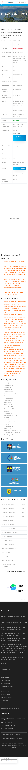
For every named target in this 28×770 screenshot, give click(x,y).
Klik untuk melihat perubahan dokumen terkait (20, 138)
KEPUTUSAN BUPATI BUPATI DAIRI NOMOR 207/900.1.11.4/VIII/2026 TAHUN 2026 (13, 629)
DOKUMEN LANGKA (5, 691)
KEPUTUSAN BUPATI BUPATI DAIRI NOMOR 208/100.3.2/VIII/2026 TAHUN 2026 (13, 634)
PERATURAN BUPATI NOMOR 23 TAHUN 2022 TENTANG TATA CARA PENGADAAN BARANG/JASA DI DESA (15, 352)
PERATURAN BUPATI (5, 669)
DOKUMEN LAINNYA (5, 694)
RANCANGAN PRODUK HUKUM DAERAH (10, 708)
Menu (4, 5)
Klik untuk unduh (20, 168)
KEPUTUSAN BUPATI (5, 675)
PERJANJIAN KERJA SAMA (6, 686)
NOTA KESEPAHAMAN (5, 683)
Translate (13, 761)
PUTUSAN (3, 703)
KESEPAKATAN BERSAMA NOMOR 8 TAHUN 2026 (13, 617)
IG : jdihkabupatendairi (7, 728)
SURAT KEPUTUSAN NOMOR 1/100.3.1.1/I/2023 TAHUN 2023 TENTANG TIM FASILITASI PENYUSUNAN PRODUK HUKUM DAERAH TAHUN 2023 (13, 290)
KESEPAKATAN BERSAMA (6, 697)
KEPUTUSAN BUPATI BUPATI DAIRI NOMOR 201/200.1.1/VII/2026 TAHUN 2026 (13, 640)
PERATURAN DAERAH (6, 672)
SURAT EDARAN (4, 689)
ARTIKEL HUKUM (4, 700)
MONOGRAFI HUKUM (5, 680)
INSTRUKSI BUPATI (5, 677)
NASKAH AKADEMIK (5, 706)
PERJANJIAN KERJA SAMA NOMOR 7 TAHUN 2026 (14, 623)
